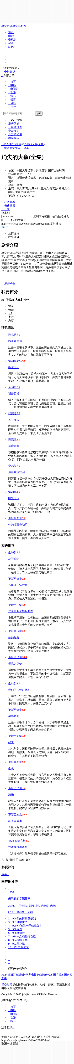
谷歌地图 (61, 974)
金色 (11, 768)
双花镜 (16, 943)
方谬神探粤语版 (18, 847)
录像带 (16, 932)
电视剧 (12, 39)
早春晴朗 (13, 716)
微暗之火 (13, 367)
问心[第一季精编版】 (25, 925)
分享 (25, 147)
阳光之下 (13, 498)
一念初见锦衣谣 (22, 936)
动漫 (11, 43)
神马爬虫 (28, 974)
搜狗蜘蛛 (39, 974)
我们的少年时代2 (18, 689)
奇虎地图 (50, 974)
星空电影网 (19, 25)
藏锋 (11, 794)
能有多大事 (15, 820)
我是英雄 (13, 393)
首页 (11, 32)
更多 (5, 874)
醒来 (11, 742)
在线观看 (8, 202)
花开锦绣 (13, 558)
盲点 (15, 929)
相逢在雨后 (15, 341)
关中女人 (13, 419)
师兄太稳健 (15, 663)
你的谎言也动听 (18, 524)
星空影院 (6, 25)
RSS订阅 (6, 974)
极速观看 (8, 205)
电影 (11, 35)
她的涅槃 (13, 637)
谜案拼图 (18, 922)
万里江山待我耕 (18, 585)
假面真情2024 (16, 472)
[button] (13, 233)
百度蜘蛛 (17, 974)
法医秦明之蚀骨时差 (20, 611)
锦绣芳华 (18, 940)
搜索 (39, 113)
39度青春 (13, 445)
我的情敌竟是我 (22, 918)
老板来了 (18, 947)
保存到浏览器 (12, 147)
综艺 (11, 46)
